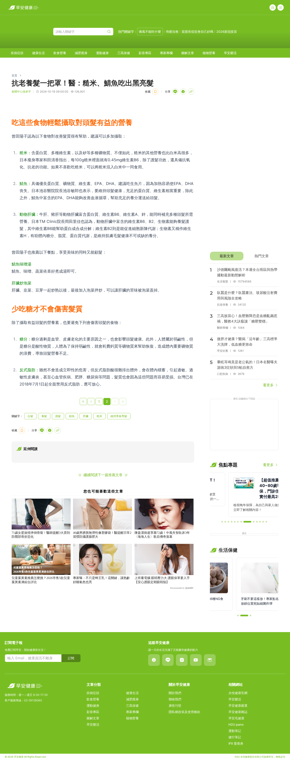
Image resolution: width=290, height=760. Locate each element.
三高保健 (123, 53)
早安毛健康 (236, 718)
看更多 (268, 385)
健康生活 (38, 53)
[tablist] (244, 256)
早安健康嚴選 (237, 705)
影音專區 (145, 53)
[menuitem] (17, 53)
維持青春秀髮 (118, 416)
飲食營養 (59, 53)
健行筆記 (234, 737)
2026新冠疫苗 (226, 32)
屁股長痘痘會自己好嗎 (197, 32)
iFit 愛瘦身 (235, 743)
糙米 (99, 416)
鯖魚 (72, 416)
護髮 (58, 416)
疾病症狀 (17, 53)
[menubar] (123, 53)
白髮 (30, 416)
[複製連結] (191, 91)
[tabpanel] (244, 326)
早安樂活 (230, 53)
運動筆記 (234, 731)
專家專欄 (166, 53)
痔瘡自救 (172, 32)
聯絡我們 (175, 699)
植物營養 (209, 53)
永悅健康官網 (237, 693)
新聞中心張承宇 (21, 91)
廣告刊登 (175, 705)
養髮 (44, 416)
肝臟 (85, 416)
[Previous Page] (91, 401)
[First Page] (83, 401)
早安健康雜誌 (237, 712)
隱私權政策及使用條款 (184, 712)
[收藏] (155, 91)
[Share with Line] (175, 91)
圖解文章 (187, 53)
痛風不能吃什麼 (150, 32)
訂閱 (71, 658)
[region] (244, 494)
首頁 (14, 75)
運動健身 (102, 53)
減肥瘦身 (81, 53)
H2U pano (236, 724)
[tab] (226, 256)
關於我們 (175, 693)
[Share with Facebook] (183, 91)
